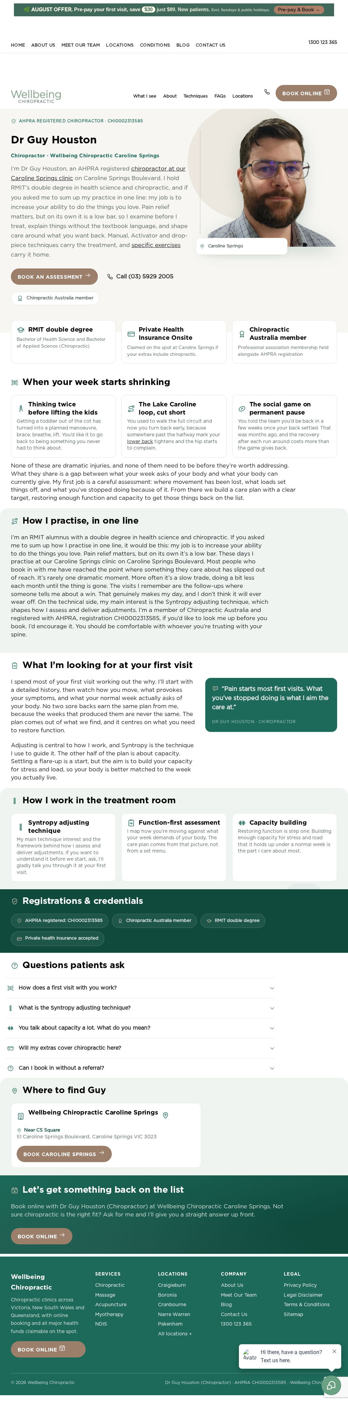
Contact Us (211, 45)
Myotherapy (109, 1314)
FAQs (220, 96)
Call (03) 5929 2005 (144, 276)
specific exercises (156, 245)
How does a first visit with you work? (68, 988)
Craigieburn (172, 1285)
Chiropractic (110, 1285)
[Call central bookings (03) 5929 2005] (267, 92)
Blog (183, 45)
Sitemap (293, 1314)
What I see (144, 96)
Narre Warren (174, 1314)
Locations (120, 45)
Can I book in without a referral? (61, 1068)
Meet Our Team (81, 45)
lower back (140, 441)
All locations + (175, 1334)
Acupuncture (110, 1304)
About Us (43, 45)
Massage (105, 1295)
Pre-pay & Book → (299, 9)
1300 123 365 (323, 42)
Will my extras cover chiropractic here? (70, 1048)
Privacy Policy (300, 1285)
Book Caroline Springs (60, 1154)
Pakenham (170, 1324)
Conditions (155, 45)
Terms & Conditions (307, 1304)
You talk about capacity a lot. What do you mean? (84, 1028)
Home (18, 45)
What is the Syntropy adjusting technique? (74, 1008)
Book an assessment (51, 277)
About (170, 96)
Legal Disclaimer (303, 1295)
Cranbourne (172, 1304)
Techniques (196, 96)
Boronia (167, 1295)
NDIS (101, 1324)
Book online (303, 93)
